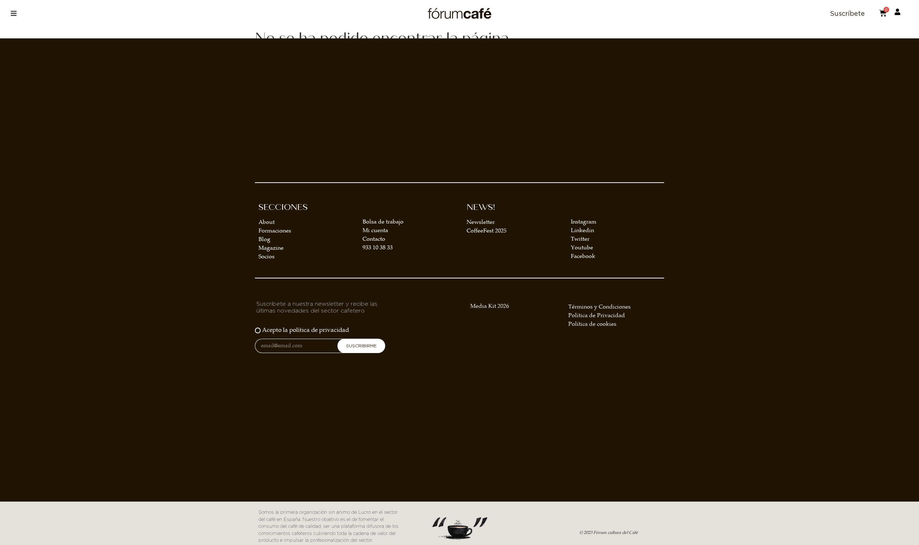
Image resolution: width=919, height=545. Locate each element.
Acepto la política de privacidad (305, 330)
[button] (13, 13)
